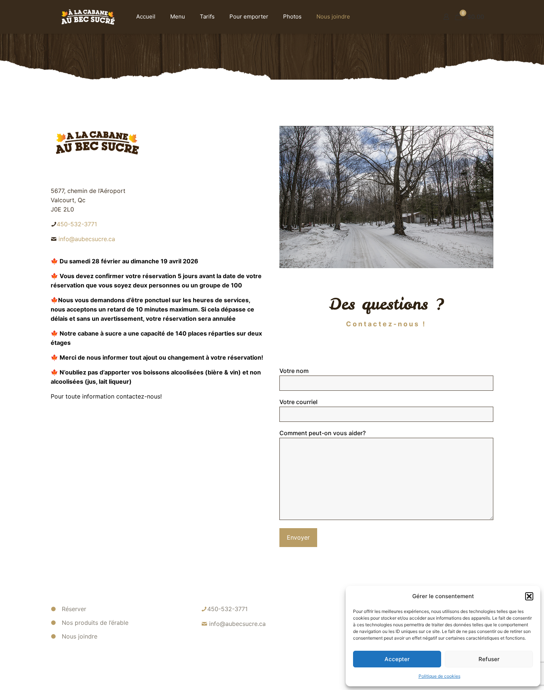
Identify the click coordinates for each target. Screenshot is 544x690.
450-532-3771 (77, 224)
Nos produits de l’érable (95, 622)
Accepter (397, 659)
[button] (529, 596)
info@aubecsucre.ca (86, 239)
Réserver (74, 609)
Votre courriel (298, 402)
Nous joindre (79, 636)
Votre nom (294, 370)
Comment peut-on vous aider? (322, 433)
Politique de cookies (439, 676)
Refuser (489, 659)
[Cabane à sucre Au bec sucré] (88, 16)
